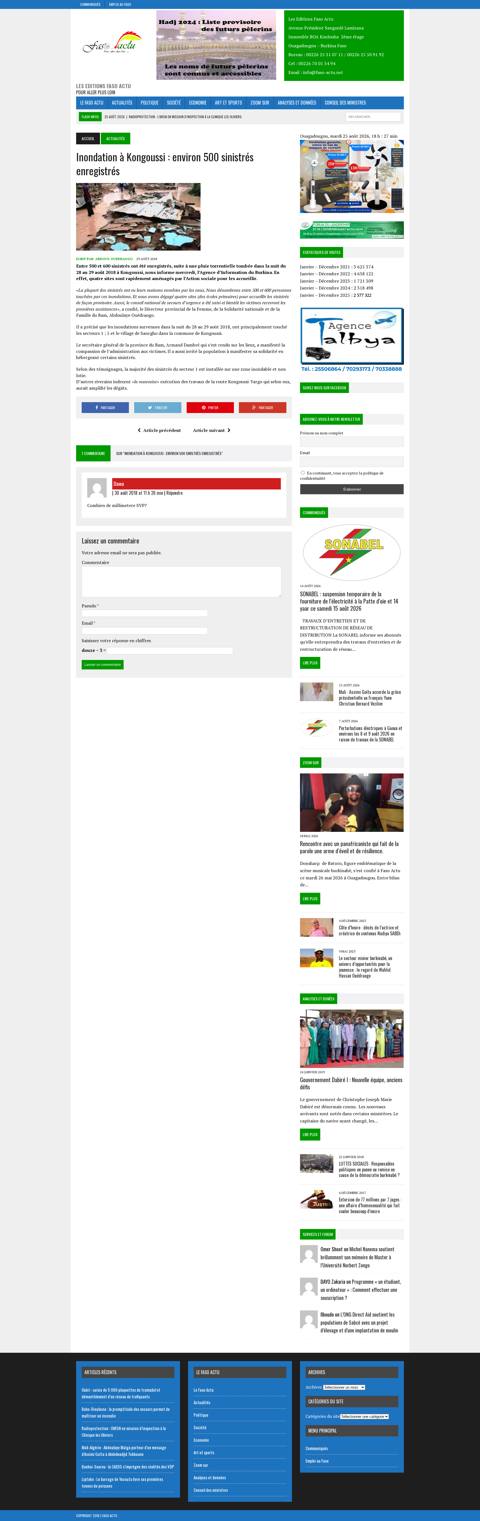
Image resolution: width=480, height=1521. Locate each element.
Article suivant (209, 430)
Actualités (122, 102)
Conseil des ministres (345, 102)
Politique (149, 102)
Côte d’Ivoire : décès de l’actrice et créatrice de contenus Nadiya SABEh (370, 930)
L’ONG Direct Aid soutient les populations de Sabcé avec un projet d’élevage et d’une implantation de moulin (359, 1322)
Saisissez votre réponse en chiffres (116, 640)
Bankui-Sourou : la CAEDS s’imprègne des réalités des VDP (128, 1466)
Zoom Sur (311, 762)
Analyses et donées (318, 998)
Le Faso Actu (91, 102)
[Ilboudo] (309, 1324)
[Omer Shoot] (309, 1259)
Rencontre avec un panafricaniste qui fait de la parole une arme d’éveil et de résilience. (349, 847)
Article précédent (162, 430)
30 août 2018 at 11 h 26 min (138, 492)
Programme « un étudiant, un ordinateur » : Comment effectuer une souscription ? (361, 1289)
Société (174, 102)
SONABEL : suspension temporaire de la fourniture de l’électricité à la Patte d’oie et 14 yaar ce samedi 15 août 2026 (349, 601)
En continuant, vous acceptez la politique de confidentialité (342, 475)
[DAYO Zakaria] (309, 1291)
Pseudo (89, 606)
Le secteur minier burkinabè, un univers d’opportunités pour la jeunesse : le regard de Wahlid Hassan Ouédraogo (365, 967)
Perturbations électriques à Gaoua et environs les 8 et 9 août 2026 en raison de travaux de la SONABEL (370, 734)
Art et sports (228, 102)
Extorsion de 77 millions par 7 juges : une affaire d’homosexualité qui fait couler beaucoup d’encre (370, 1205)
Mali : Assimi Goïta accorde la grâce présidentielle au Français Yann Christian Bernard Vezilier (370, 698)
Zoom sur (260, 102)
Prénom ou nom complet (321, 433)
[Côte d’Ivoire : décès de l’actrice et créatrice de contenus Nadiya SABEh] (316, 933)
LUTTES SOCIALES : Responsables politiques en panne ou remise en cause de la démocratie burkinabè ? (369, 1169)
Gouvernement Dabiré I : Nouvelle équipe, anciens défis (351, 1083)
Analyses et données (297, 102)
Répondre (174, 492)
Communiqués (90, 4)
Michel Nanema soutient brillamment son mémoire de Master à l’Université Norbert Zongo (357, 1257)
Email (88, 623)
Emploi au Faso (120, 4)
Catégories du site (323, 1416)
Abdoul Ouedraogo (114, 259)
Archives (314, 1387)
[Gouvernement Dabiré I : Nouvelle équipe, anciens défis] (352, 1064)
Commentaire (95, 562)
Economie (197, 102)
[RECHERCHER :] (373, 116)
